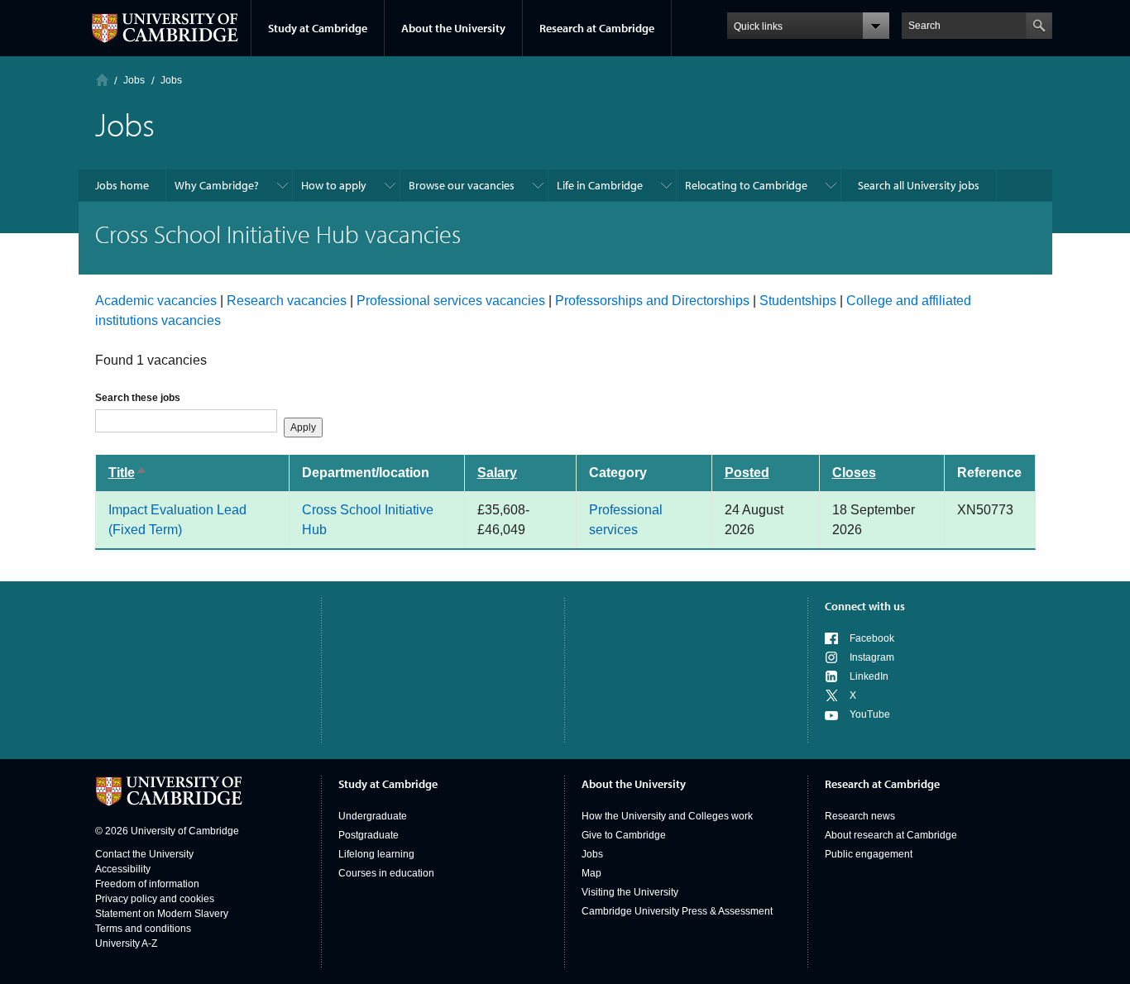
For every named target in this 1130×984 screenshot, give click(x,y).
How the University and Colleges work (667, 816)
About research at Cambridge (891, 835)
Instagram (872, 657)
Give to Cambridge (624, 835)
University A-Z (126, 943)
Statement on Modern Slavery (161, 914)
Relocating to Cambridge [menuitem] (746, 185)
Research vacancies (287, 301)
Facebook (872, 638)
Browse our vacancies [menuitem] (462, 185)
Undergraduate (372, 816)
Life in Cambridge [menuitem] (600, 185)
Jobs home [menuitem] (122, 185)
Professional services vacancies (451, 301)
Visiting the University (630, 892)
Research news (860, 816)
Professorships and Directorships (652, 301)
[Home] (102, 80)
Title (135, 473)
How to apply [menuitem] (333, 185)
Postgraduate (368, 835)
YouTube (870, 714)
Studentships (797, 301)
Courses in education (386, 873)
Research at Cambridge (596, 28)
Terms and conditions (143, 928)
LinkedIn (869, 676)
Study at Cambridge (317, 28)
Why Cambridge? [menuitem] (217, 185)
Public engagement (868, 854)
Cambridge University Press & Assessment (677, 911)
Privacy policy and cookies (154, 899)
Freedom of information (147, 884)
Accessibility (123, 869)
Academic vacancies (156, 301)
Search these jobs (137, 398)
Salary (497, 473)
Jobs (592, 854)
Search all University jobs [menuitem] (918, 185)
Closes (854, 473)
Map (591, 873)
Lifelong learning (376, 854)
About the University (453, 28)
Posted (747, 473)
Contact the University (144, 854)
